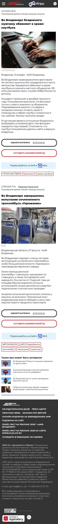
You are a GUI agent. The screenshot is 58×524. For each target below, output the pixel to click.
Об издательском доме (16, 409)
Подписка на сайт (13, 420)
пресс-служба (28, 91)
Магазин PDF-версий (34, 413)
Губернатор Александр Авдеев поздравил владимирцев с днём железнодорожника (31, 388)
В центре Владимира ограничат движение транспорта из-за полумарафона (31, 371)
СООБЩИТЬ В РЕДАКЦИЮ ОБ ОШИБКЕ (22, 437)
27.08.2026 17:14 (8, 186)
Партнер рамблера (25, 511)
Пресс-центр (39, 409)
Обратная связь (11, 413)
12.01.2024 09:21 (8, 11)
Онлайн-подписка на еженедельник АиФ (26, 416)
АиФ (3, 245)
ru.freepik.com (8, 70)
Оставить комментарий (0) (29, 153)
